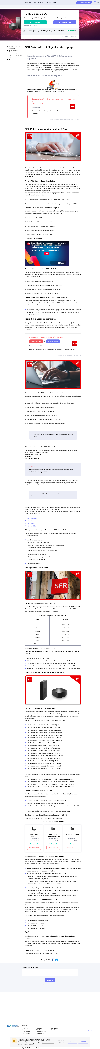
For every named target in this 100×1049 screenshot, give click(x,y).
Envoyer (50, 980)
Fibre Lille (39, 1028)
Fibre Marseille (26, 1031)
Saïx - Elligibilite (31, 526)
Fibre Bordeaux (40, 1030)
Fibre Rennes (54, 1030)
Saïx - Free (30, 521)
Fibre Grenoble (40, 1033)
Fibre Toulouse (26, 1033)
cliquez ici (67, 984)
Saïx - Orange (31, 523)
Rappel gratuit (65, 22)
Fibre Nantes (54, 1028)
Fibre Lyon (25, 1030)
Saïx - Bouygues (32, 518)
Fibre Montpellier (41, 1031)
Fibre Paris (25, 1028)
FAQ (9, 59)
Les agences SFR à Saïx (14, 53)
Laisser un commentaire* (30, 967)
